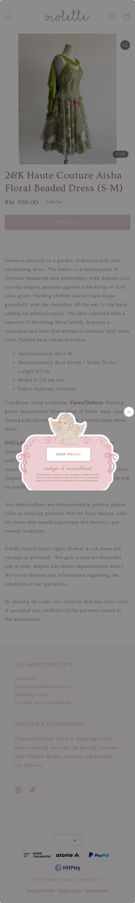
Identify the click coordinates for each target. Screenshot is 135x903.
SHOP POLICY (68, 454)
